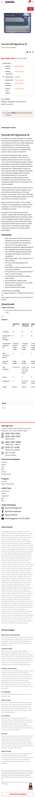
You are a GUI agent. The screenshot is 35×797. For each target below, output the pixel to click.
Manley (27, 584)
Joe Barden (13, 578)
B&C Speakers (12, 539)
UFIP (14, 619)
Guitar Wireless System (15, 748)
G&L (27, 565)
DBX (14, 551)
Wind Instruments (6, 645)
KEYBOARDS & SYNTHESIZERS (10, 635)
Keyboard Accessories (25, 637)
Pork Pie (8, 598)
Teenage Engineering (19, 615)
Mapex (3, 586)
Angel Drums (5, 535)
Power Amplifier (28, 655)
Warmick (4, 623)
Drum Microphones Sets (20, 679)
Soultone (12, 607)
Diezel (10, 553)
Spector (3, 609)
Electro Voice (5, 559)
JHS (2, 578)
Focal (21, 563)
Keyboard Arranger (20, 639)
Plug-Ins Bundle (14, 722)
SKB (15, 605)
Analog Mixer (11, 102)
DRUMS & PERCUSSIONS (9, 669)
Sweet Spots (22, 611)
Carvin (21, 543)
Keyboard (14, 637)
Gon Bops (19, 568)
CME (21, 545)
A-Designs (4, 532)
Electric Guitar (16, 736)
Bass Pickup (16, 704)
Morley (3, 592)
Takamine (4, 613)
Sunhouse (14, 611)
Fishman (9, 563)
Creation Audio (6, 547)
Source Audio (28, 607)
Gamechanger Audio (13, 566)
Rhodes (3, 600)
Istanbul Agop (23, 574)
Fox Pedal (10, 565)
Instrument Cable (12, 694)
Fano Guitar (25, 561)
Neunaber (23, 592)
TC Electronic (17, 613)
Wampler (29, 621)
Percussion (4, 688)
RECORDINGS (5, 716)
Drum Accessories (23, 675)
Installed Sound (6, 651)
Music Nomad (11, 592)
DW (16, 555)
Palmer (23, 594)
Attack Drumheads (7, 537)
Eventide (13, 561)
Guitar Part (28, 738)
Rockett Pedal (5, 601)
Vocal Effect (5, 759)
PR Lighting (15, 598)
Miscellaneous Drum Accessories (11, 682)
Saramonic (28, 603)
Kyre (28, 580)
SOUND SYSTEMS (6, 649)
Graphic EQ (4, 663)
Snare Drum (26, 682)
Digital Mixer (14, 655)
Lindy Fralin (27, 582)
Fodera (3, 565)
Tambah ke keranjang (17, 794)
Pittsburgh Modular (20, 596)
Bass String (24, 704)
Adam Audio (22, 532)
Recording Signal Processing (18, 726)
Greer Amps (15, 570)
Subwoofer (26, 663)
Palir (18, 594)
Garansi (3, 472)
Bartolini (26, 539)
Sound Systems (21, 102)
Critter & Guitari (16, 547)
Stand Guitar (9, 742)
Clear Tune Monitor (13, 545)
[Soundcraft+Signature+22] (30, 52)
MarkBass (10, 586)
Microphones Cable (24, 694)
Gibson (3, 568)
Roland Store (5, 491)
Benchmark (4, 541)
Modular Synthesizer (24, 643)
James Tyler (12, 576)
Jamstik (20, 576)
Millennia (24, 588)
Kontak (3, 465)
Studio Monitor (15, 730)
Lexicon (20, 582)
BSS (2, 543)
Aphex (18, 535)
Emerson (19, 559)
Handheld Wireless (7, 761)
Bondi (24, 541)
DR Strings (28, 553)
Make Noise (20, 584)
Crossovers (29, 661)
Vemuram (4, 621)
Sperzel (9, 609)
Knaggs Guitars (6, 580)
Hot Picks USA (10, 572)
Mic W (19, 588)
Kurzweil (23, 580)
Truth (30, 617)
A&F (10, 532)
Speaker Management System (22, 664)
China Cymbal (24, 671)
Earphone (19, 659)
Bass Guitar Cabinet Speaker (18, 706)
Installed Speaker (16, 653)
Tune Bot (4, 619)
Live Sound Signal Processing (16, 661)
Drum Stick (16, 680)
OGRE (8, 594)
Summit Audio (5, 611)
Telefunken (30, 615)
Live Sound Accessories (20, 657)
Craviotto (30, 545)
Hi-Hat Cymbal (20, 673)
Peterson (29, 594)
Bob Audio (13, 541)
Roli (28, 601)
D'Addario (4, 549)
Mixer (20, 655)
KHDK (23, 578)
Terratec (14, 617)
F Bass (19, 561)
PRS (21, 598)
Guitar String (22, 740)
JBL (24, 576)
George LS (24, 566)
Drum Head (24, 677)
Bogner (19, 541)
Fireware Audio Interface (19, 718)
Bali (2, 498)
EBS (7, 557)
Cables (3, 694)
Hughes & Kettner (25, 572)
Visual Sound (13, 621)
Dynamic (28, 555)
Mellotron (4, 588)
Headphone (5, 722)
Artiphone (24, 535)
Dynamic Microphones (24, 754)
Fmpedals (16, 563)
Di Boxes (30, 657)
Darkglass (12, 549)
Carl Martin (8, 543)
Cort (24, 545)
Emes (24, 559)
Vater (29, 619)
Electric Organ (5, 637)
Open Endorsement (7, 484)
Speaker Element (6, 657)
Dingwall (21, 553)
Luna (14, 584)
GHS (30, 566)
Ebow (3, 557)
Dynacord (21, 555)
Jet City (28, 576)
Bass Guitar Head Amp (21, 708)
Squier (15, 609)
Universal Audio (21, 619)
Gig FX (8, 568)
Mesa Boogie (12, 588)
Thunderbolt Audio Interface (9, 720)
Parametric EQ (5, 730)
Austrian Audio (22, 537)
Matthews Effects (19, 586)
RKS (15, 600)
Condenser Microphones (9, 754)
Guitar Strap (14, 740)
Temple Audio (6, 617)
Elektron (13, 559)
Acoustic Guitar (6, 736)
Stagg (20, 609)
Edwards (11, 557)
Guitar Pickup (5, 740)
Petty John (4, 596)
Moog (21, 590)
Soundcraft (9, 104)
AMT (31, 533)
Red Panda (26, 598)
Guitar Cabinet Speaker (15, 744)
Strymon (25, 609)
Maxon (27, 586)
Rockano (27, 600)
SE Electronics (5, 605)
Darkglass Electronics (22, 549)
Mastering (30, 728)
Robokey (20, 600)
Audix (15, 537)
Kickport (28, 578)
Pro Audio (12, 663)
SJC (12, 605)
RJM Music (10, 600)
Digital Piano (28, 641)
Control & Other (16, 651)
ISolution (9, 574)
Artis (2, 467)
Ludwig (10, 584)
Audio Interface (6, 718)
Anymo (12, 535)
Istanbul (15, 574)
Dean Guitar (24, 551)
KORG (13, 580)
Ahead (9, 533)
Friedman (22, 565)
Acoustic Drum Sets (7, 671)
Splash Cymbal (11, 675)
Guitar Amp (18, 742)
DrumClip (4, 555)
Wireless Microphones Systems (19, 759)
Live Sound (25, 653)
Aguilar (3, 533)
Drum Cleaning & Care (12, 677)
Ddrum (18, 551)
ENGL (29, 559)
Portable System (6, 664)
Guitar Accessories (27, 736)
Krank (18, 580)
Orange (13, 594)
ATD (29, 535)
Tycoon (10, 619)
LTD (6, 584)
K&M (19, 578)
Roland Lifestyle (21, 601)
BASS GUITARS (6, 700)
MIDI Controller (14, 641)
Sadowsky (14, 603)
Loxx (2, 584)
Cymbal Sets (11, 673)
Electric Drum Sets (26, 686)
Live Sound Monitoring (8, 659)
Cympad (29, 547)
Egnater (18, 557)
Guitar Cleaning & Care (17, 738)
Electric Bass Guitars (22, 710)
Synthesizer (13, 643)
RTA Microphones (16, 757)
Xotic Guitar (11, 623)
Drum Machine (26, 684)
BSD (2, 501)
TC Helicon (25, 613)
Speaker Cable (6, 696)
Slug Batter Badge (23, 605)
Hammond (23, 570)
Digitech (15, 553)
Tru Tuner (25, 617)
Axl (6, 539)
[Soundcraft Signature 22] (27, 52)
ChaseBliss (27, 543)
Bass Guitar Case (6, 704)
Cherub (3, 545)
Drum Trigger (24, 680)
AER (28, 532)
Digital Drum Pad (15, 684)
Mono (11, 590)
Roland (13, 601)
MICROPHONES (6, 751)
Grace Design (27, 568)
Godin (13, 568)
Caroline (15, 543)
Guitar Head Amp (10, 746)
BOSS (28, 541)
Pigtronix (11, 596)
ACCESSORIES (5, 692)
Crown (24, 547)
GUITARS (4, 734)
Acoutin (14, 532)
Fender (3, 563)
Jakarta (3, 493)
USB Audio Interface (25, 720)
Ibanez (3, 574)
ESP (8, 561)
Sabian (7, 603)
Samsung (21, 603)
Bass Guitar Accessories (8, 702)
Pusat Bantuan (6, 474)
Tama (10, 613)
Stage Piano (5, 643)
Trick (19, 617)
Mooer (16, 590)
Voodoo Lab (21, 621)
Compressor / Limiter (19, 728)
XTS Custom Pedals (22, 623)
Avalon (30, 537)
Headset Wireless (19, 761)
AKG (13, 533)
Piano (21, 641)
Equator (3, 561)
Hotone (17, 572)
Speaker (19, 663)
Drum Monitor (5, 686)
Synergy (29, 611)
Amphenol (19, 533)
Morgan (26, 590)
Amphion (26, 533)
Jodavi (7, 578)
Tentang (4, 462)
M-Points (4, 481)
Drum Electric (5, 684)
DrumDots (11, 555)
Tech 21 (9, 615)
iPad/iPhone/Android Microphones (12, 755)
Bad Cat (20, 539)
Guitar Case (5, 738)
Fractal (16, 565)
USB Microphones (27, 757)
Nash (17, 592)
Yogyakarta (5, 496)
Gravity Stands (5, 570)
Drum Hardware (15, 686)
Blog (2, 469)
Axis (2, 539)
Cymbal (16, 671)
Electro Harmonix (26, 557)
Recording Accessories (12, 724)
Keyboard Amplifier (7, 639)
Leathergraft (13, 582)
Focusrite (27, 563)
